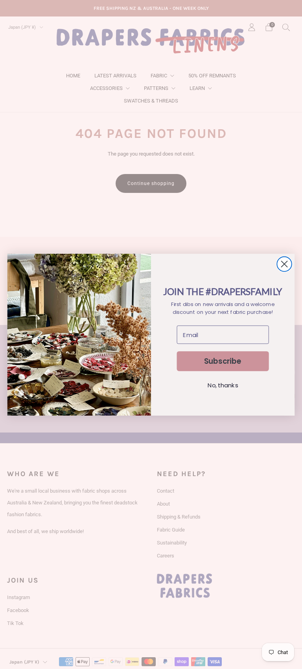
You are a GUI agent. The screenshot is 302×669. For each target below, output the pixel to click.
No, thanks (223, 385)
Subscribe (223, 361)
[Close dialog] (284, 264)
